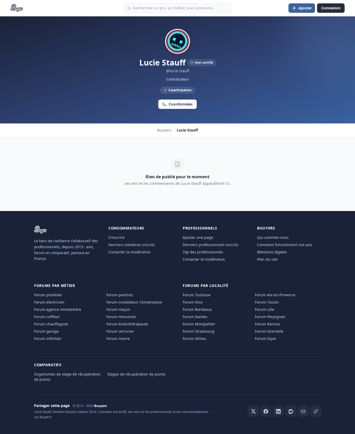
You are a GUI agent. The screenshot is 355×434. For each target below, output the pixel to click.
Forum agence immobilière (57, 309)
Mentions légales (272, 251)
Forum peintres (119, 294)
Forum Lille (264, 309)
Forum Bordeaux (197, 309)
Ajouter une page (198, 237)
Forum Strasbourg (198, 331)
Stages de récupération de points (136, 374)
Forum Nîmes (194, 338)
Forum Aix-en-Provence (275, 294)
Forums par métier (54, 285)
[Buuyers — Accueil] (16, 8)
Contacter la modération (129, 251)
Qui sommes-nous (273, 237)
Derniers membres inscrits (131, 244)
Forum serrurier (120, 331)
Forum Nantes (195, 316)
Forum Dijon (265, 338)
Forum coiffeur (47, 316)
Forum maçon (118, 309)
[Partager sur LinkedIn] (278, 411)
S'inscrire (116, 237)
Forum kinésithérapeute (127, 323)
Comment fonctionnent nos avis (284, 244)
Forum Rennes (267, 323)
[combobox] (177, 8)
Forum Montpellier (199, 323)
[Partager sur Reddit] (291, 411)
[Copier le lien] (316, 411)
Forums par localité (205, 285)
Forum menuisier (121, 316)
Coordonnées (181, 104)
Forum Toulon (267, 302)
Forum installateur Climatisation (134, 302)
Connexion (330, 7)
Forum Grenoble (269, 331)
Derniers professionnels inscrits (210, 244)
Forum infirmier (47, 338)
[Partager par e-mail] (303, 411)
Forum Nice (193, 302)
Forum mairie (118, 338)
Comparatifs (48, 364)
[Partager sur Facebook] (266, 411)
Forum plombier (48, 294)
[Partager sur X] (253, 411)
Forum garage (46, 331)
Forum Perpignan (270, 316)
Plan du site (267, 259)
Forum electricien (49, 302)
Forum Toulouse (197, 294)
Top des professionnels (203, 251)
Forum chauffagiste (51, 323)
